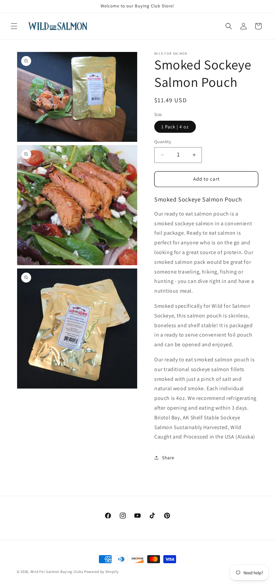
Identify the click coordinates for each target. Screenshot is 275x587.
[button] (14, 26)
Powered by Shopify (101, 571)
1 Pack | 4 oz (175, 127)
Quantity (162, 141)
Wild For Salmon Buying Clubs (57, 571)
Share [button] (168, 458)
